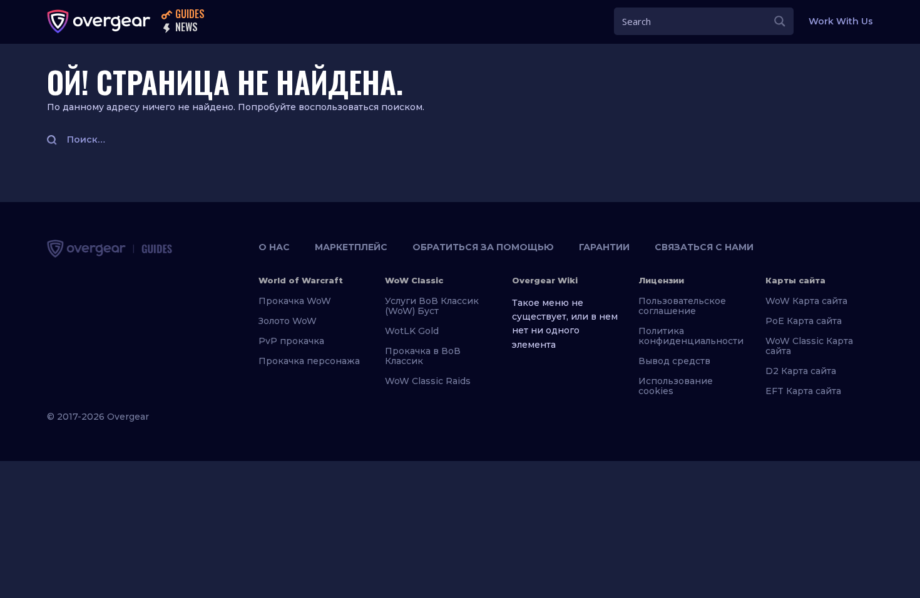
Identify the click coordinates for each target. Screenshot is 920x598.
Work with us (841, 21)
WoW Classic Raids (428, 381)
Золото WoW (287, 321)
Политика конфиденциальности (691, 336)
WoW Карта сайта (806, 301)
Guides (189, 14)
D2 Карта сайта (800, 371)
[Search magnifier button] (780, 21)
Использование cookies (675, 386)
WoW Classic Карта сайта (809, 346)
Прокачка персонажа (309, 361)
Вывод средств (674, 361)
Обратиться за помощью (483, 247)
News (185, 27)
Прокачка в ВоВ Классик (423, 356)
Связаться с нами (704, 247)
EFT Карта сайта (803, 391)
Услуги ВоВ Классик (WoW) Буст (432, 306)
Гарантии (604, 247)
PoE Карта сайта (803, 321)
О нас (274, 247)
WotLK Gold (412, 331)
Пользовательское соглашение (682, 306)
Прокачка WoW (294, 301)
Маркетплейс (351, 247)
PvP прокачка (291, 341)
